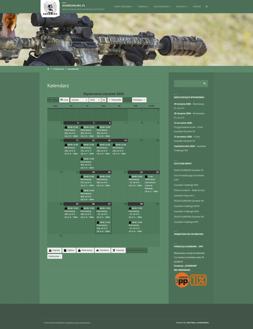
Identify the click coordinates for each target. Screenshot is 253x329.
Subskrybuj (53, 256)
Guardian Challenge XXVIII (187, 206)
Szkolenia (104, 250)
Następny (137, 100)
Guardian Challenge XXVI (186, 221)
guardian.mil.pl (73, 5)
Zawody (120, 250)
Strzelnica (58, 69)
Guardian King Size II (184, 195)
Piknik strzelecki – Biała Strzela (189, 190)
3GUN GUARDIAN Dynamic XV (188, 170)
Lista (64, 100)
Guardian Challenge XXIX (186, 185)
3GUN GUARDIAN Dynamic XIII (189, 216)
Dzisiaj (127, 100)
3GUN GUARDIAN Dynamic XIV (189, 200)
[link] (206, 6)
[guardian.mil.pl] (50, 7)
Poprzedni (116, 100)
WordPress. (203, 323)
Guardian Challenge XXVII (186, 211)
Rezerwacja (87, 250)
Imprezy (56, 250)
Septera (190, 323)
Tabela (53, 100)
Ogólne (70, 250)
